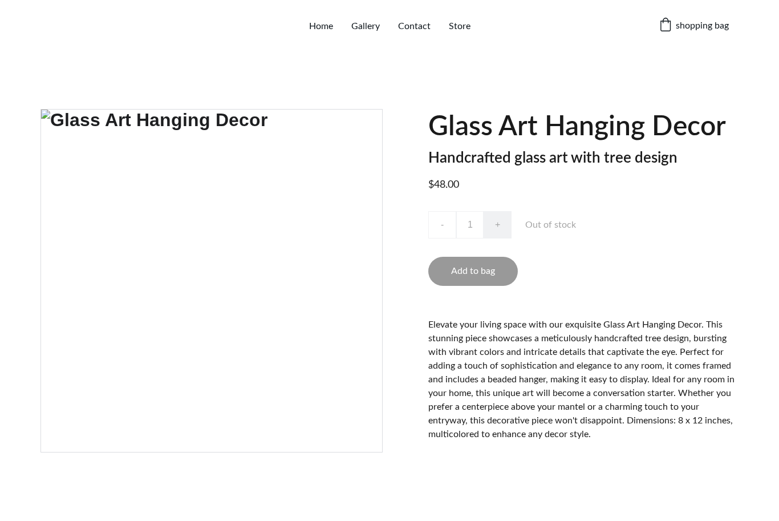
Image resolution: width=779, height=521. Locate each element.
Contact (414, 26)
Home (321, 26)
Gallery (365, 26)
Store (459, 26)
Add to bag (473, 271)
